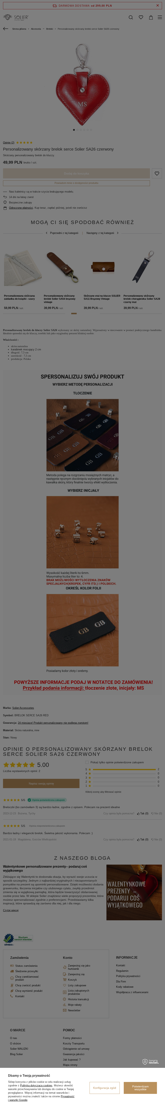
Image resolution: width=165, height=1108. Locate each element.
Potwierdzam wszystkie (140, 1088)
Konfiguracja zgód (104, 1087)
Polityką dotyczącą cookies (36, 1085)
